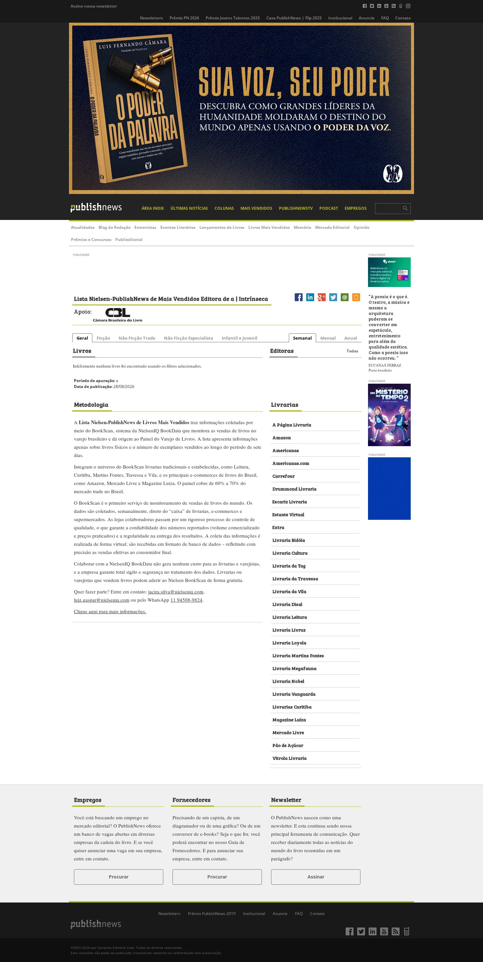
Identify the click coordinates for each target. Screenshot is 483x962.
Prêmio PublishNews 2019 (212, 913)
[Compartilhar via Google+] (321, 301)
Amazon (281, 437)
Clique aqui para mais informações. (110, 611)
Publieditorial (129, 239)
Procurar (118, 877)
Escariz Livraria (289, 501)
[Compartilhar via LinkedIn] (310, 301)
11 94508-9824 (186, 599)
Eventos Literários (178, 227)
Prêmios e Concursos (91, 239)
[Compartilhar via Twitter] (333, 301)
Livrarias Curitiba (291, 706)
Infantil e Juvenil (239, 338)
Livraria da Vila (289, 591)
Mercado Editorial (332, 227)
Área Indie (153, 208)
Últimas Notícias (189, 208)
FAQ (385, 18)
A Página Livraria (291, 424)
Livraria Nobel (288, 680)
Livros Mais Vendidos (269, 227)
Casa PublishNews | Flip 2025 (294, 18)
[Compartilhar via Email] (344, 301)
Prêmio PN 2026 (184, 18)
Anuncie (367, 18)
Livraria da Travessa (295, 578)
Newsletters (151, 18)
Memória (302, 227)
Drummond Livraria (294, 488)
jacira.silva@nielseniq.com (175, 591)
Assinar (316, 877)
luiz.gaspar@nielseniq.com (101, 599)
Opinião (361, 227)
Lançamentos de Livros (221, 227)
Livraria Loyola (289, 642)
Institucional (340, 18)
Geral (82, 338)
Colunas (224, 208)
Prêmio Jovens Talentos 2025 (233, 18)
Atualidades (83, 227)
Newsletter (286, 799)
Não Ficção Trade (137, 338)
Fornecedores (191, 799)
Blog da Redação (114, 227)
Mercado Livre (288, 732)
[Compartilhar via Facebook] (298, 301)
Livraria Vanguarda (293, 693)
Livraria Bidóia (288, 539)
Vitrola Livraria (289, 757)
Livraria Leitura (289, 616)
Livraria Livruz (289, 629)
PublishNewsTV (296, 208)
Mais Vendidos (256, 208)
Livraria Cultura (290, 552)
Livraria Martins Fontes (298, 655)
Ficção (103, 338)
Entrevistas (145, 227)
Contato (403, 18)
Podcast (328, 208)
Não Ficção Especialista (188, 338)
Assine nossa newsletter (94, 6)
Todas (352, 351)
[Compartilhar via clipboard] (356, 301)
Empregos (356, 208)
